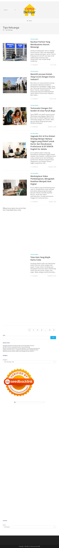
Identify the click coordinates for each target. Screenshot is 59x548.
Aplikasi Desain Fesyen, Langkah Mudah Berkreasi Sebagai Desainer (20, 349)
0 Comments (35, 98)
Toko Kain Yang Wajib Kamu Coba (40, 258)
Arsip (4, 525)
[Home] (3, 30)
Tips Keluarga (9, 30)
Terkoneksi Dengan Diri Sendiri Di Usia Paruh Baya (42, 109)
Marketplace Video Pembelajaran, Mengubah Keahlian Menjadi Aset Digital (42, 180)
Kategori (5, 359)
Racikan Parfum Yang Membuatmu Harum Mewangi (40, 44)
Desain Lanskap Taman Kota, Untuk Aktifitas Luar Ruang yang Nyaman (21, 348)
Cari (4, 335)
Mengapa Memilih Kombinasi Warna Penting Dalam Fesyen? (18, 345)
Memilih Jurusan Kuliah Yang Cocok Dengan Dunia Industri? (42, 77)
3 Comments (35, 64)
